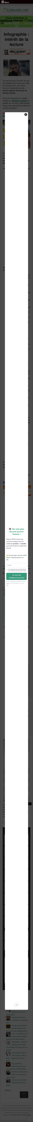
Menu (7, 2)
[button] (3, 2)
